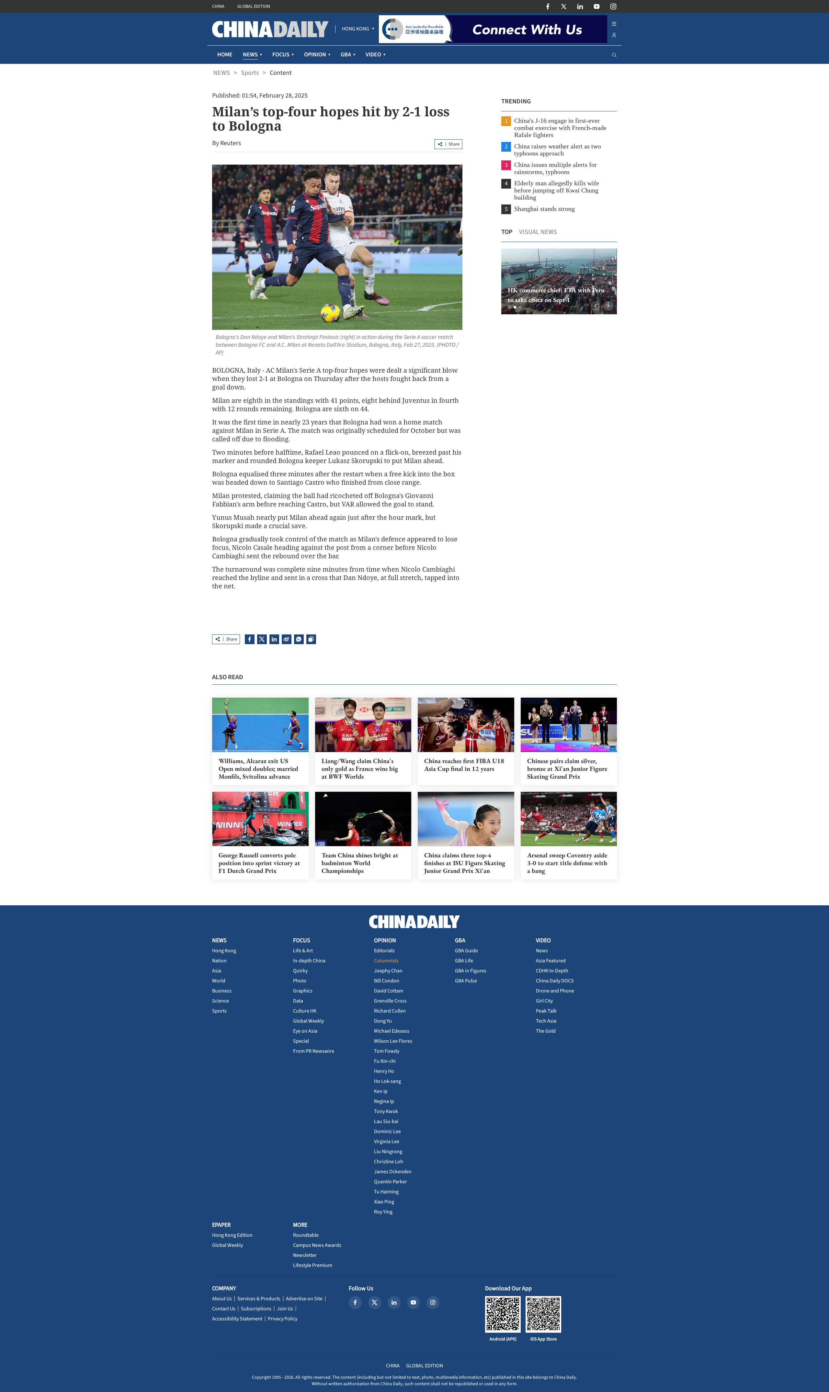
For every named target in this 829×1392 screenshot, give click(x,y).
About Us (222, 1298)
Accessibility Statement (237, 1318)
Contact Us (223, 1308)
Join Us (285, 1308)
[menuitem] (355, 29)
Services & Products (258, 1298)
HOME (225, 55)
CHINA (218, 6)
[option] (559, 281)
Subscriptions (256, 1308)
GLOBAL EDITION (253, 6)
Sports (250, 72)
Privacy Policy (282, 1318)
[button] (509, 307)
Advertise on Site (304, 1298)
